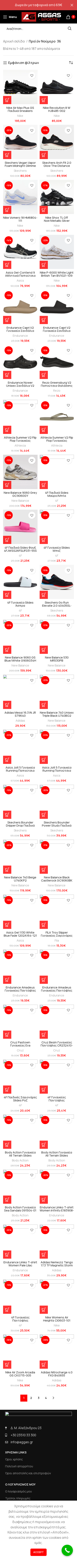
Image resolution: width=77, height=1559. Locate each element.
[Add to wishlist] (32, 75)
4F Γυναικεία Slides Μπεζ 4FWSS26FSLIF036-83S (57, 551)
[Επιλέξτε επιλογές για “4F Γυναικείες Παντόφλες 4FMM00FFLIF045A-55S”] (7, 1310)
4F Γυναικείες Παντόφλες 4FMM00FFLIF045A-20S (57, 1100)
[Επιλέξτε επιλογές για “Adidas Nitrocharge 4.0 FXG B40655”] (44, 1365)
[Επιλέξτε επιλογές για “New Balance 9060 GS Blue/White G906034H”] (7, 650)
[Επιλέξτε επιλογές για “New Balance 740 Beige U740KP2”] (7, 870)
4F (56, 501)
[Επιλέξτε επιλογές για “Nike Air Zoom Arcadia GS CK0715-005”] (7, 1365)
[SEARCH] (69, 28)
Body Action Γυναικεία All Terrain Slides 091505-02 (20, 1155)
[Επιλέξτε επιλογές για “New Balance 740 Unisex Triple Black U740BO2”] (44, 705)
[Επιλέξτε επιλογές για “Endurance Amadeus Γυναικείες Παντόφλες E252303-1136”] (7, 980)
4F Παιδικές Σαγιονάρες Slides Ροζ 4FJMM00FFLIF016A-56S (20, 1100)
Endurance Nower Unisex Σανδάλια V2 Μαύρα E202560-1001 (20, 386)
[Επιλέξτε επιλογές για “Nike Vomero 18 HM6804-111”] (7, 210)
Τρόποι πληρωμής (17, 1498)
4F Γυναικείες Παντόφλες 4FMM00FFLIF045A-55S (20, 1320)
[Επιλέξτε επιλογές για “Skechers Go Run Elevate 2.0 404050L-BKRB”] (44, 595)
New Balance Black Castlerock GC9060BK (56, 878)
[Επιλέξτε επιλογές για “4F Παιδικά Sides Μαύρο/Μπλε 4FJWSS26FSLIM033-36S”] (44, 485)
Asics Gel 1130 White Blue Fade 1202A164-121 (20, 933)
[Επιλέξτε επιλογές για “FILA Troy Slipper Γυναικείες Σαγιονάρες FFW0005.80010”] (44, 925)
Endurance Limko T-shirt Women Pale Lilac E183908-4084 (20, 1265)
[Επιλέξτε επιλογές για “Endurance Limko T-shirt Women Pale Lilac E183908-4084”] (7, 1254)
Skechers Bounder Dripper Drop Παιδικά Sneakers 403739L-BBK (20, 825)
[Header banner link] (32, 5)
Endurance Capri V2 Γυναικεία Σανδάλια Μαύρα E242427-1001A (57, 331)
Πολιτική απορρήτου (19, 1466)
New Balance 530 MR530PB (57, 658)
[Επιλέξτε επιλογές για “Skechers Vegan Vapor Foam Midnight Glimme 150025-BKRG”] (7, 155)
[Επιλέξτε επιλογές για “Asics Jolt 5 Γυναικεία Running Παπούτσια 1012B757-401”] (7, 760)
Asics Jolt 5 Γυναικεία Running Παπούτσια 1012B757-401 (20, 771)
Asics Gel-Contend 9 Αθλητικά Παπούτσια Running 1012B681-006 (20, 276)
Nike (20, 116)
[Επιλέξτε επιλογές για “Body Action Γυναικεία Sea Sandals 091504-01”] (7, 1200)
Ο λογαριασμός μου (18, 1491)
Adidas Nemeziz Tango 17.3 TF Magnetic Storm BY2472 (57, 1265)
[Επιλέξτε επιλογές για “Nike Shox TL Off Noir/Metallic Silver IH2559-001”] (44, 210)
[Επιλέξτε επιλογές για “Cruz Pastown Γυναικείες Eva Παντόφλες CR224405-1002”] (7, 1035)
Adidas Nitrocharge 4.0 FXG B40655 (56, 1373)
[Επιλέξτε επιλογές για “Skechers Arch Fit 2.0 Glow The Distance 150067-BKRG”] (44, 155)
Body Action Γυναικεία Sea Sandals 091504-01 (20, 1208)
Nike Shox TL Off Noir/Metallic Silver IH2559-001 (57, 221)
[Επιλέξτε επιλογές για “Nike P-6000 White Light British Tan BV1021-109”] (44, 265)
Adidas (20, 720)
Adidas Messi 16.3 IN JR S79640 (20, 714)
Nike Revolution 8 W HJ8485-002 (56, 109)
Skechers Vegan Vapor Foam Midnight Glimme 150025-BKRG (20, 166)
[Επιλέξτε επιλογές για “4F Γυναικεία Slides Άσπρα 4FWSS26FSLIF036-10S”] (7, 595)
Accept (38, 1552)
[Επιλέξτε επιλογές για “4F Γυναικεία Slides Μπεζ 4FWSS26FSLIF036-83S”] (44, 540)
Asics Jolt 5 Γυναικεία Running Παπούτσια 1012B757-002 (56, 771)
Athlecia (20, 445)
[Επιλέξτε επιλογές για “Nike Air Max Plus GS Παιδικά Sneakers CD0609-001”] (7, 100)
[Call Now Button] (67, 1550)
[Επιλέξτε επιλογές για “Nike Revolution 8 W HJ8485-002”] (44, 100)
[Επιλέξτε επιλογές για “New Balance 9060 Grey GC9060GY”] (7, 485)
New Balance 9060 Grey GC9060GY (20, 494)
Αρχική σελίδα (14, 41)
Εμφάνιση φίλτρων (23, 63)
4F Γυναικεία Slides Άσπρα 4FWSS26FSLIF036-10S (20, 606)
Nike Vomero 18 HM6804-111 (20, 219)
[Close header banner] (72, 5)
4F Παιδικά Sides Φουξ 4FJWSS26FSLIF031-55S (20, 549)
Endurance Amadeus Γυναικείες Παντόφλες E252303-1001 (56, 990)
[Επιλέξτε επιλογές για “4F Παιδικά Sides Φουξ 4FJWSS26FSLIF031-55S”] (7, 540)
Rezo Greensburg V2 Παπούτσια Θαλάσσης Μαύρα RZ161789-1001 (56, 386)
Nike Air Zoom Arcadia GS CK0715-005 (20, 1373)
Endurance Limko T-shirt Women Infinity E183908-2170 (57, 1210)
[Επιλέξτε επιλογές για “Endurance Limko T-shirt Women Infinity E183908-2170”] (44, 1200)
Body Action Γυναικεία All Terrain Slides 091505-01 (56, 1155)
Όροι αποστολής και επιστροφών (28, 1473)
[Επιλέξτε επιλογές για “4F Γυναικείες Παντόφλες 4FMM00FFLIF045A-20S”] (44, 1089)
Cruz (20, 1050)
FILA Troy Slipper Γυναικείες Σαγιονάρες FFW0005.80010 (56, 935)
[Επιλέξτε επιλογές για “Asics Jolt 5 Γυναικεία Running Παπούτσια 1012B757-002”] (44, 760)
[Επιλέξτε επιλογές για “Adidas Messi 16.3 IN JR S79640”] (7, 705)
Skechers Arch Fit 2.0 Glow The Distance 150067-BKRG (56, 166)
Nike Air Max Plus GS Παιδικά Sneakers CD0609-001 (20, 111)
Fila (57, 940)
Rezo (56, 390)
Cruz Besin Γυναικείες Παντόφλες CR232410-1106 (57, 1045)
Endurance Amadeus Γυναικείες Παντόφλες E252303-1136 (20, 990)
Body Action (20, 1160)
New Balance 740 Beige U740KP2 (20, 878)
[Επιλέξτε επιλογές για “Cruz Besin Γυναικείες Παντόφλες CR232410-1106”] (44, 1035)
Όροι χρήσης (14, 1459)
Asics (20, 280)
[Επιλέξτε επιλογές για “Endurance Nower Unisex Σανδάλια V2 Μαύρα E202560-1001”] (7, 375)
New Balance (20, 501)
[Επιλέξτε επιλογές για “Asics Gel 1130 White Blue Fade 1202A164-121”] (7, 925)
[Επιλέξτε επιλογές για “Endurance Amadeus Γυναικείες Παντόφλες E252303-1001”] (44, 980)
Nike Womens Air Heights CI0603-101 (56, 1318)
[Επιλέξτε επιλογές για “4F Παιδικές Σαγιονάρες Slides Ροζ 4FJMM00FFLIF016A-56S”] (7, 1089)
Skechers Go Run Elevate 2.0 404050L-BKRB (56, 606)
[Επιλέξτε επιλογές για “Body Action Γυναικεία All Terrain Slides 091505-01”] (44, 1145)
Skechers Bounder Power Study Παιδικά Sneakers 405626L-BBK (56, 825)
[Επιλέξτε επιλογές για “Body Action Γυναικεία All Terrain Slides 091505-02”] (7, 1145)
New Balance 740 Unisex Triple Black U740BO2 (57, 714)
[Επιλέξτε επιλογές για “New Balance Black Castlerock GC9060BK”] (44, 870)
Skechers (20, 171)
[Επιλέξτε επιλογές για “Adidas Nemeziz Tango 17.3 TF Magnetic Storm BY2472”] (44, 1254)
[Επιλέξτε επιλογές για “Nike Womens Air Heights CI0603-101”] (44, 1310)
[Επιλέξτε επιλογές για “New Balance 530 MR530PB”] (44, 650)
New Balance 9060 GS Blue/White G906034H (20, 658)
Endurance (20, 336)
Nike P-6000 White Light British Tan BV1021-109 (57, 274)
